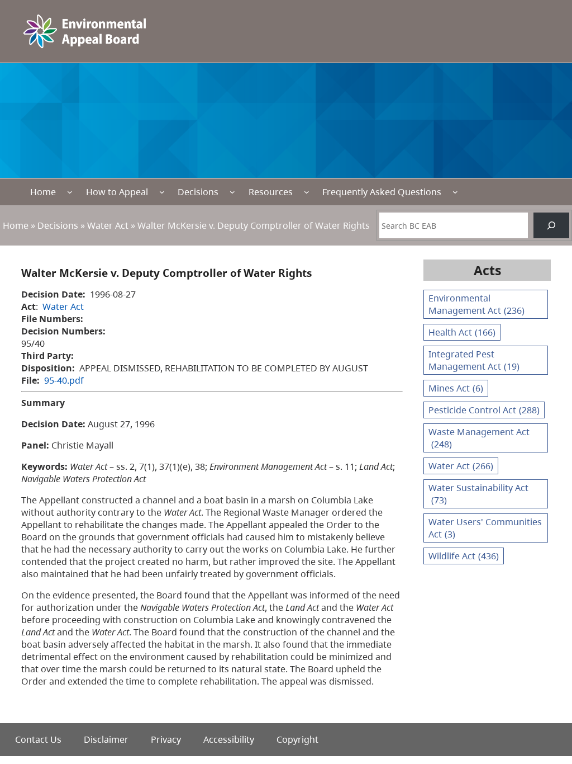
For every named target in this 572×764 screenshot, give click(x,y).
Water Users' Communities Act (485, 528)
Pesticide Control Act (484, 410)
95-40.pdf (64, 380)
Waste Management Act (479, 438)
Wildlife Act (463, 556)
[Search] (551, 225)
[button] (544, 702)
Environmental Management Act (476, 304)
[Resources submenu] (306, 192)
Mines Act (455, 388)
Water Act (107, 225)
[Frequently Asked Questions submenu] (455, 192)
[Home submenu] (70, 192)
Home (43, 192)
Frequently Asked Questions (381, 192)
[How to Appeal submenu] (162, 192)
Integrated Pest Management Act (473, 360)
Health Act (461, 332)
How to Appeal (117, 192)
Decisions (198, 192)
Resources (271, 192)
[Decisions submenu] (232, 192)
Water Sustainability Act (478, 494)
